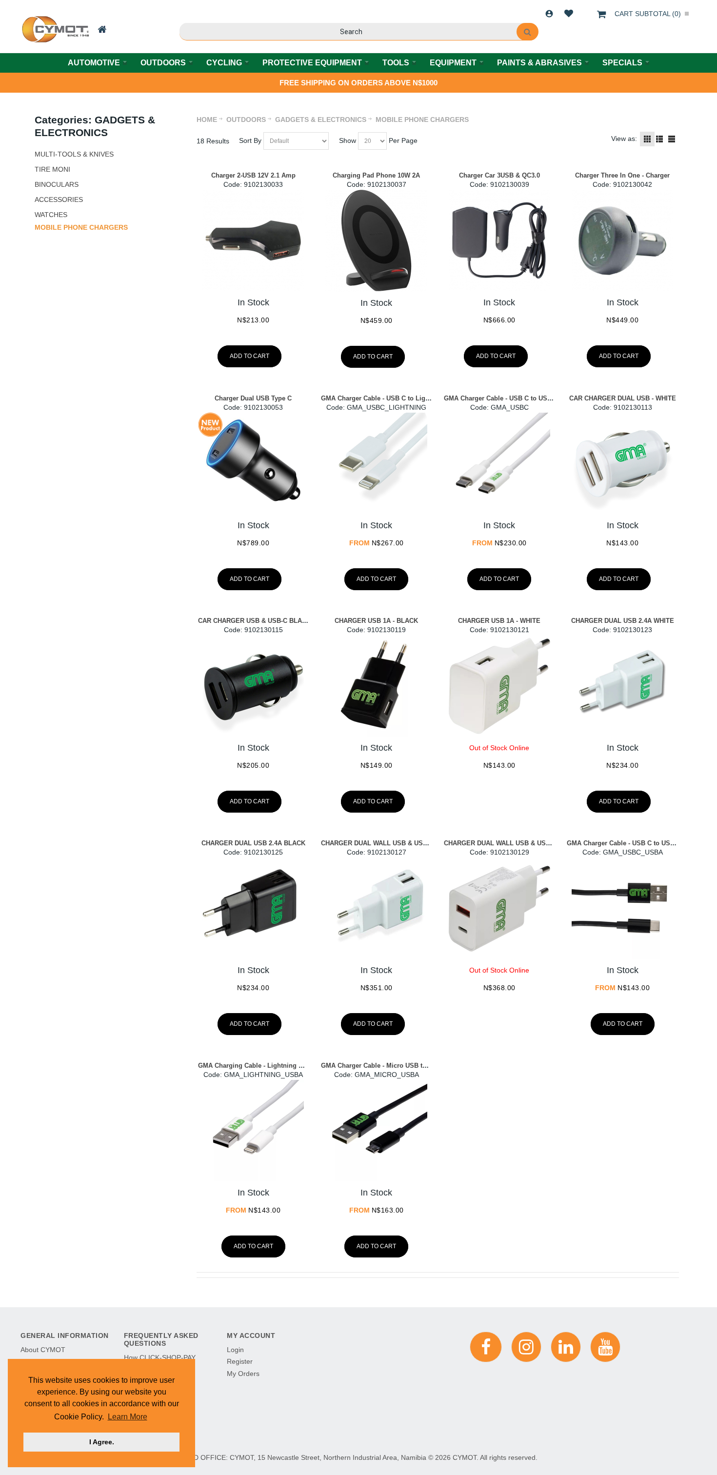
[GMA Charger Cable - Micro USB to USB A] (376, 1130)
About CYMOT (42, 1350)
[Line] (671, 139)
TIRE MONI (52, 169)
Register (240, 1361)
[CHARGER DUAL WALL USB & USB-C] (376, 908)
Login (549, 13)
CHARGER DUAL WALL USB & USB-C (377, 843)
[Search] (527, 31)
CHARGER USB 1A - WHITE (499, 620)
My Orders (243, 1373)
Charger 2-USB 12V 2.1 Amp (253, 175)
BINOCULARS (57, 184)
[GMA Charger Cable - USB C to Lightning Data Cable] (376, 463)
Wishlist (568, 13)
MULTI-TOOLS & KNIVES (74, 154)
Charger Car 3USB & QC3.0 (499, 175)
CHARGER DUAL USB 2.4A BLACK (253, 843)
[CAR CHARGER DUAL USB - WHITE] (622, 463)
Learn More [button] (127, 1417)
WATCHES (51, 215)
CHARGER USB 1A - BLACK (376, 620)
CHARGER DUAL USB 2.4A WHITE (622, 620)
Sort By (250, 140)
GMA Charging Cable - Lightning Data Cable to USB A (279, 1065)
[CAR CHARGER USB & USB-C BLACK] (253, 686)
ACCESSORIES (59, 199)
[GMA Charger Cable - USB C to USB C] (499, 463)
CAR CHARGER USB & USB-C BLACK (254, 620)
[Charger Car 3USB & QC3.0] (499, 240)
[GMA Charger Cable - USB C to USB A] (622, 908)
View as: (624, 138)
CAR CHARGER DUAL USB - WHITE (622, 398)
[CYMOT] (54, 29)
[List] (659, 139)
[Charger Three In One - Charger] (622, 240)
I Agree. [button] (101, 1442)
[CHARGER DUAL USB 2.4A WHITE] (622, 686)
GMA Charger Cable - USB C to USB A (624, 843)
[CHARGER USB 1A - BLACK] (376, 686)
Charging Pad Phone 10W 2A (376, 175)
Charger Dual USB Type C (253, 398)
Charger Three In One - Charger (622, 175)
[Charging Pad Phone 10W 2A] (376, 241)
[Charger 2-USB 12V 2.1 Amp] (253, 240)
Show (347, 140)
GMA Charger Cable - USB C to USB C (501, 398)
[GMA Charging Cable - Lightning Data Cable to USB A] (253, 1130)
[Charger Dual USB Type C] (253, 463)
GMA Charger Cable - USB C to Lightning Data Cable (400, 398)
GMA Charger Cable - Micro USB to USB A (384, 1065)
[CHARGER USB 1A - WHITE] (499, 686)
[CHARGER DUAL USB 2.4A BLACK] (253, 908)
